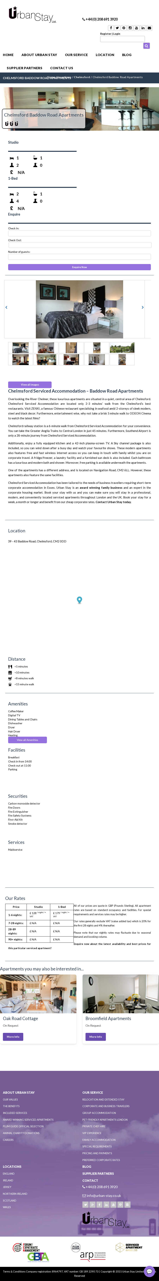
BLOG (127, 55)
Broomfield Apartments (108, 1018)
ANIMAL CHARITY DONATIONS (21, 1133)
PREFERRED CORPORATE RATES (101, 1160)
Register (105, 33)
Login (116, 33)
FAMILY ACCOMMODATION (99, 1139)
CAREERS (8, 1139)
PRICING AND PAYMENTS (97, 1153)
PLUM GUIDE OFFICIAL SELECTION (23, 1126)
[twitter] (85, 1205)
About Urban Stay (39, 55)
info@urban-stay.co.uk (104, 1195)
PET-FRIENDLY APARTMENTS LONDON (105, 1119)
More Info (13, 1036)
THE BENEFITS (11, 1106)
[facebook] (99, 1205)
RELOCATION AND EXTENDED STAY (103, 1099)
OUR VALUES (10, 1099)
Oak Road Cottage (20, 1018)
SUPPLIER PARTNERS (24, 68)
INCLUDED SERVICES (15, 1112)
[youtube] (113, 1205)
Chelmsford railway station (25, 426)
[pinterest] (120, 1205)
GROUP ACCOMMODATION (99, 1112)
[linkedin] (106, 1205)
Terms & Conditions (14, 1271)
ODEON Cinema (140, 413)
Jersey (7, 1187)
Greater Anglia (40, 430)
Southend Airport (137, 430)
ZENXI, (35, 408)
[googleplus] (92, 1205)
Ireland (8, 1180)
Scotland (9, 1200)
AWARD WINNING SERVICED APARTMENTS (28, 1119)
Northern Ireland (15, 1193)
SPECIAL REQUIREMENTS (97, 1146)
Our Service (76, 55)
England (9, 1173)
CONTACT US (61, 68)
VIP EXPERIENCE (91, 1133)
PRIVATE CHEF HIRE (93, 1126)
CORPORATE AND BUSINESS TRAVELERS (106, 1106)
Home (8, 55)
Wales (7, 1207)
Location (105, 55)
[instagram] (127, 1205)
